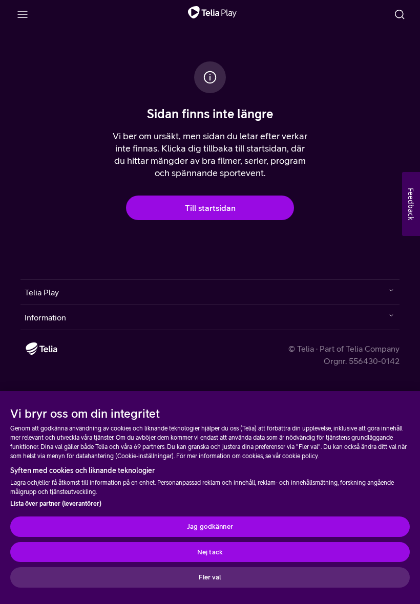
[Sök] (399, 14)
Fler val (210, 577)
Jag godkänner (210, 526)
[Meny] (22, 14)
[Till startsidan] (212, 14)
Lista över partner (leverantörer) (55, 503)
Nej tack (210, 552)
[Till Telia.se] (41, 348)
